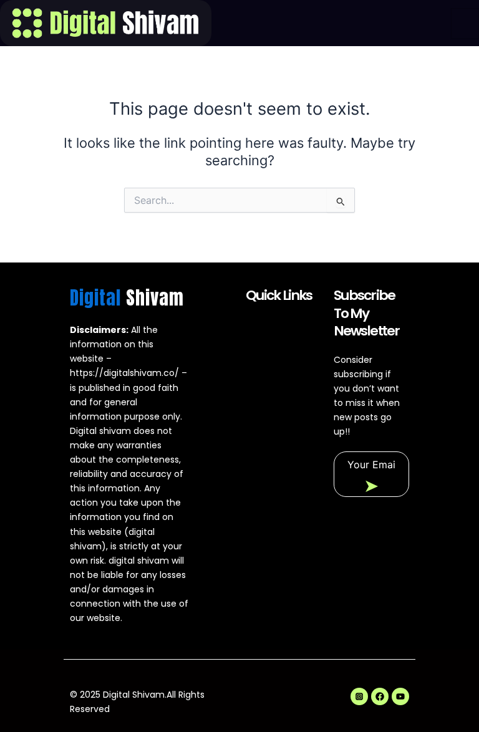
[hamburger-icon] (465, 23)
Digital (127, 298)
